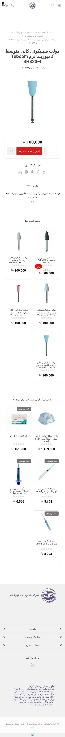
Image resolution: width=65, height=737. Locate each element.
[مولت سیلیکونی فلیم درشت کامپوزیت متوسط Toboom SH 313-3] (18, 240)
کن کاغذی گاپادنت (18, 436)
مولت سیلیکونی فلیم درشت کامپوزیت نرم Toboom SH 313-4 (46, 313)
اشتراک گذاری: (32, 165)
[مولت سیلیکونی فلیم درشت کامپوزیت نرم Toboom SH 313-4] (46, 293)
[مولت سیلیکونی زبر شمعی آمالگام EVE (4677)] (46, 240)
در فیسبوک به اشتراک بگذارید (38, 172)
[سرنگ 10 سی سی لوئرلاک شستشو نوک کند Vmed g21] (18, 471)
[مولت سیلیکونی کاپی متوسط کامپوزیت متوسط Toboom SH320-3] (18, 293)
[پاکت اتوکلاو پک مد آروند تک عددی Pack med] (46, 419)
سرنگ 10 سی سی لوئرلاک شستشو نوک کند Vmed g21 (18, 491)
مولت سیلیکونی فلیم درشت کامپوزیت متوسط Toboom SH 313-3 (18, 261)
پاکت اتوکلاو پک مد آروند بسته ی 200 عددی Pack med (46, 439)
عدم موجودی (23, 409)
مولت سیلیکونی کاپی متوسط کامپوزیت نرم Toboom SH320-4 (46, 365)
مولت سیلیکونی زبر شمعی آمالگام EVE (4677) (46, 260)
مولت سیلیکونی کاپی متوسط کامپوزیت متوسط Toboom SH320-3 (18, 314)
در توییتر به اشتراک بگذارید (44, 172)
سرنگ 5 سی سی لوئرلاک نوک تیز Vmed (46, 542)
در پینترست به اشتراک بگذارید (32, 172)
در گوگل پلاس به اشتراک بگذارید (26, 172)
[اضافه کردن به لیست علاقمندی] (11, 151)
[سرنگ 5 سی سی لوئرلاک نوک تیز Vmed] (46, 524)
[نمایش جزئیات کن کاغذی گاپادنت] (18, 419)
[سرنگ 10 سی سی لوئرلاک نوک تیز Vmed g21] (46, 471)
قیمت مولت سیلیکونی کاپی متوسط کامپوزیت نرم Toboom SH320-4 (32, 195)
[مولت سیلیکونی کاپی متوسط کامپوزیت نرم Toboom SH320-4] (46, 345)
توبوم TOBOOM (27, 67)
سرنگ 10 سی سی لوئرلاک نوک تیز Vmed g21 (46, 491)
